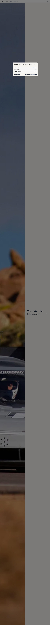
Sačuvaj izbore (27, 74)
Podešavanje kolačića (16, 74)
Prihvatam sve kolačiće (33, 74)
